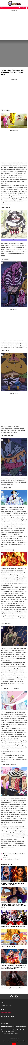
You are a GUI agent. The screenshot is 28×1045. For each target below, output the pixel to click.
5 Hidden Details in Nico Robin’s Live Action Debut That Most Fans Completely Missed (13, 905)
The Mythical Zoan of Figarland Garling (13, 926)
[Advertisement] (14, 25)
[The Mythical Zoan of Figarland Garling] (14, 917)
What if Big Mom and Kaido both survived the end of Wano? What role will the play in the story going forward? (14, 967)
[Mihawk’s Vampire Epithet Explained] (14, 978)
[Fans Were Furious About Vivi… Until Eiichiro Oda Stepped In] (14, 874)
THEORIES (3, 924)
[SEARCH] (24, 8)
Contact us (13, 1040)
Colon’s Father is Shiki (8, 946)
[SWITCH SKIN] (26, 8)
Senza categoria (5, 880)
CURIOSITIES (4, 901)
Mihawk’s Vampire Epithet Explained (12, 988)
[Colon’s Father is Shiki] (14, 937)
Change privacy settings (6, 1012)
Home (4, 1040)
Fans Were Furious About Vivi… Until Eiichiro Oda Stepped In (12, 883)
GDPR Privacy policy (21, 1040)
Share (2, 114)
